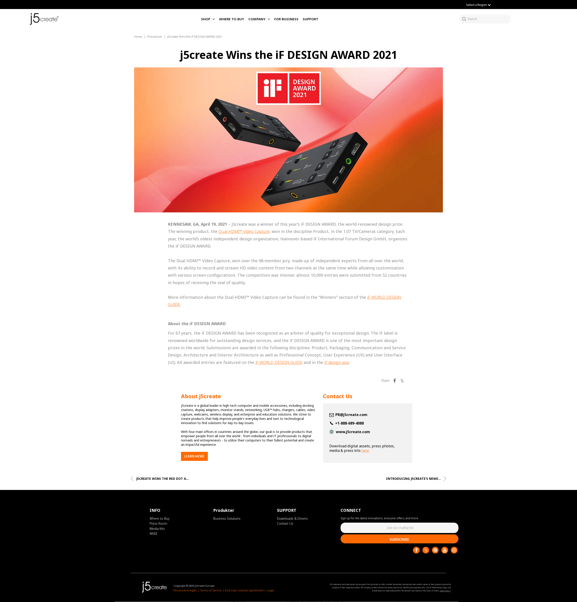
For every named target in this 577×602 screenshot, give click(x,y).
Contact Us (285, 523)
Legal (270, 591)
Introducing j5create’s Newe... (414, 478)
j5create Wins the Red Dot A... (162, 478)
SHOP (205, 19)
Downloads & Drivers (292, 518)
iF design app (336, 362)
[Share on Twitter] (402, 380)
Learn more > (445, 590)
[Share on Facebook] (394, 380)
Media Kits (157, 528)
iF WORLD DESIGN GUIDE (278, 362)
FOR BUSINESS (286, 19)
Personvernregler (185, 591)
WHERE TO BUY (231, 19)
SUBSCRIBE (399, 539)
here (365, 450)
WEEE (153, 533)
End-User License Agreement (244, 591)
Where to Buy (159, 518)
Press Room (158, 523)
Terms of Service (211, 591)
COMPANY (257, 19)
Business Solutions (226, 518)
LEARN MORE (194, 456)
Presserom (154, 36)
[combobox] (489, 18)
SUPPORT (310, 19)
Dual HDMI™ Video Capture (244, 231)
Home (138, 36)
